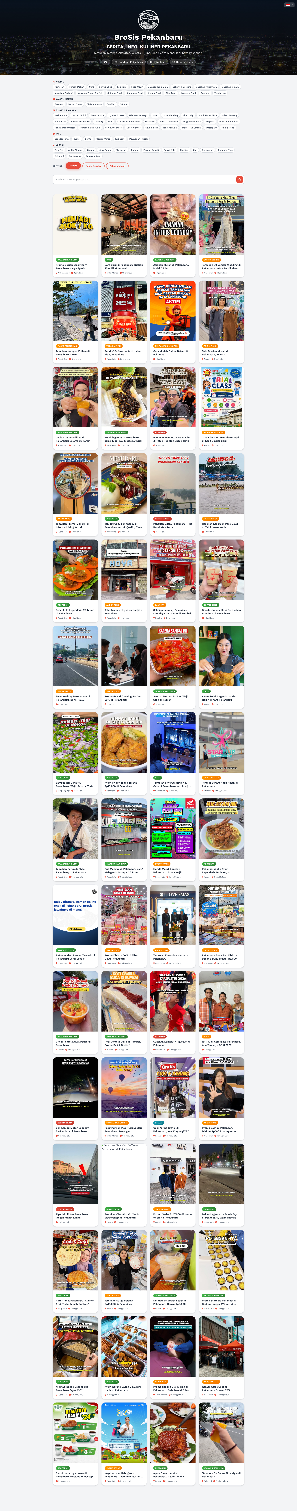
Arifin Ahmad (75, 150)
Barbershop (61, 115)
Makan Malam (94, 104)
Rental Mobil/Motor (65, 127)
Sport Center (133, 127)
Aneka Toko (228, 127)
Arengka (59, 150)
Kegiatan (119, 139)
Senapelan (207, 150)
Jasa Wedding (170, 115)
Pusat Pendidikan (228, 121)
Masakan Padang (64, 93)
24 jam (123, 104)
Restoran (59, 87)
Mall (110, 121)
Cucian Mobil (79, 115)
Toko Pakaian (170, 127)
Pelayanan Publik (138, 139)
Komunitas (60, 121)
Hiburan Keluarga (138, 115)
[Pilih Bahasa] (289, 4)
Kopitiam (121, 87)
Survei (76, 139)
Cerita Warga (103, 139)
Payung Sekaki (151, 150)
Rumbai (184, 150)
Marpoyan (121, 150)
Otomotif (150, 121)
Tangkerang (75, 156)
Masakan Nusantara (206, 87)
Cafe (91, 87)
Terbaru (73, 165)
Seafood (205, 93)
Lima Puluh (105, 150)
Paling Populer (93, 166)
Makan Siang (75, 104)
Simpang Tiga (225, 150)
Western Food (188, 93)
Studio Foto (151, 127)
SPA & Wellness (113, 127)
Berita (88, 139)
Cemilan (111, 104)
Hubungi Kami (184, 62)
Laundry (99, 121)
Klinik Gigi (188, 115)
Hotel (155, 115)
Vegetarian (220, 93)
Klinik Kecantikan (207, 115)
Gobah (90, 150)
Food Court (137, 87)
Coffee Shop (105, 87)
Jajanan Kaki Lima (158, 87)
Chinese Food (114, 93)
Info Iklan (159, 62)
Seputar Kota (62, 139)
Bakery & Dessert (182, 87)
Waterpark (211, 127)
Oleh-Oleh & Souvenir (128, 121)
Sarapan (59, 104)
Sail (195, 150)
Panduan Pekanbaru (130, 62)
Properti (210, 121)
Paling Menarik (117, 166)
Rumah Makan (76, 87)
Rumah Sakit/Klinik (90, 127)
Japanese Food (135, 93)
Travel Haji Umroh (191, 127)
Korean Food (154, 93)
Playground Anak (192, 121)
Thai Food (171, 93)
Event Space (97, 115)
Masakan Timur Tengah (89, 93)
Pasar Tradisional (169, 121)
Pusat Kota (169, 150)
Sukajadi (59, 156)
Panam (134, 150)
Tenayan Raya (93, 156)
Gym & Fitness (116, 115)
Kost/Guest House (80, 121)
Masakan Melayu (230, 87)
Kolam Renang (229, 115)
